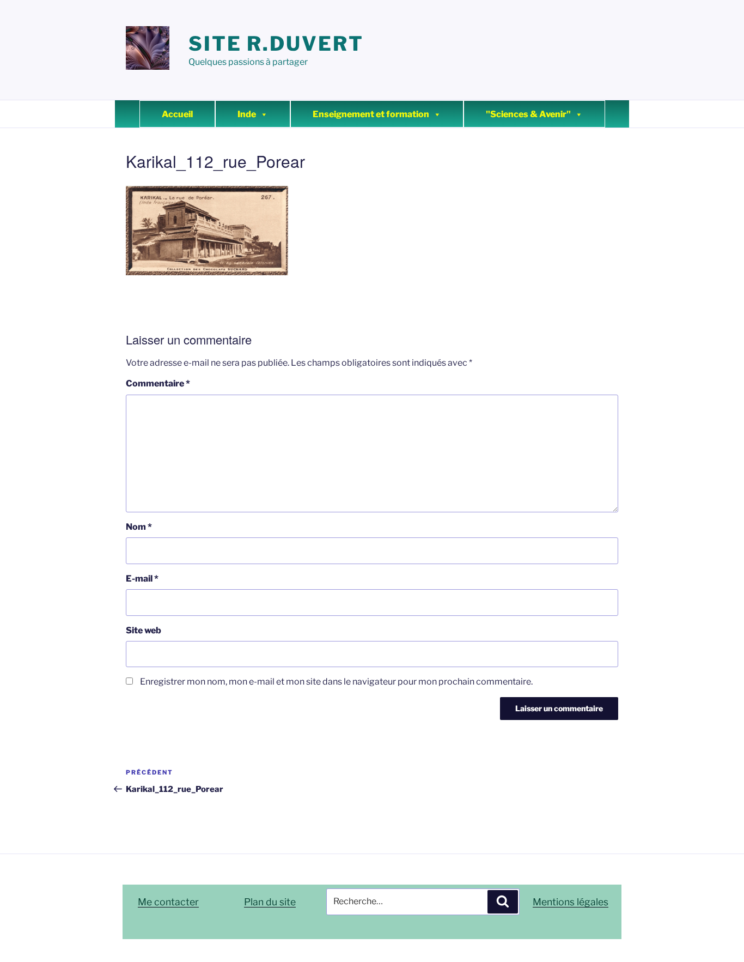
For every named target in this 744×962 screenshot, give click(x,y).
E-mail (142, 578)
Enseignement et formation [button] (371, 114)
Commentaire (158, 383)
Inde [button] (246, 114)
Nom (139, 527)
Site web (143, 630)
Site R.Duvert (275, 44)
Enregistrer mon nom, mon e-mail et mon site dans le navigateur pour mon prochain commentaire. (336, 681)
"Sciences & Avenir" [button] (528, 114)
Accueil (177, 114)
